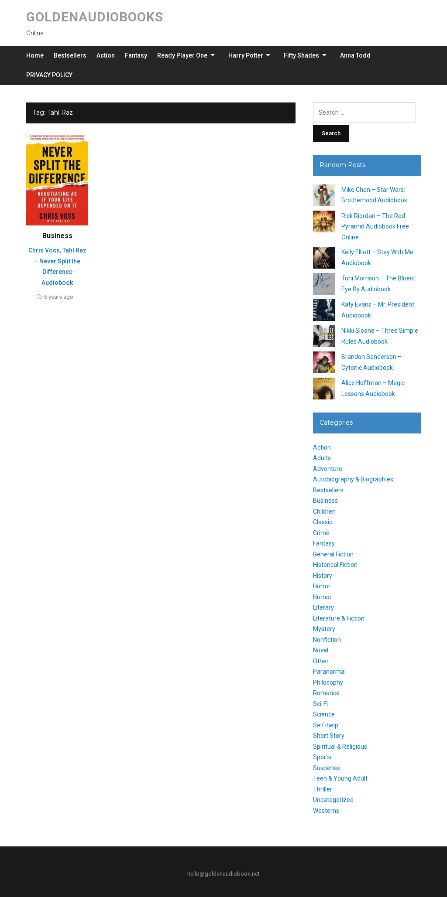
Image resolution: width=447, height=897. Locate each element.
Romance (326, 692)
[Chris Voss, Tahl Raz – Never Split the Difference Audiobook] (57, 178)
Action (105, 55)
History (322, 575)
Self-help (325, 725)
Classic (322, 521)
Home (35, 55)
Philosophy (328, 682)
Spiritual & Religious (340, 746)
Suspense (326, 767)
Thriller (322, 789)
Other (321, 661)
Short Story (328, 735)
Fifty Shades (301, 55)
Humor (322, 596)
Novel (320, 650)
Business (57, 236)
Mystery (324, 628)
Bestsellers (70, 55)
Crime (321, 532)
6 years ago (58, 296)
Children (324, 511)
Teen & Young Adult (340, 778)
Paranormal (329, 671)
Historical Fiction (335, 564)
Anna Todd (355, 55)
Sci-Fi (320, 703)
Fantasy (136, 55)
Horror (321, 586)
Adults (322, 457)
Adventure (327, 468)
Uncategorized (333, 799)
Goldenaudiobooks (94, 16)
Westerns (326, 810)
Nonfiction (327, 639)
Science (324, 714)
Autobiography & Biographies (353, 479)
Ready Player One (182, 55)
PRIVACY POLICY (49, 75)
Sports (322, 757)
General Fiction (333, 554)
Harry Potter (245, 55)
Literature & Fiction (338, 618)
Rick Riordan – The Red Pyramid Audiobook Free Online (375, 226)
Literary (323, 607)
